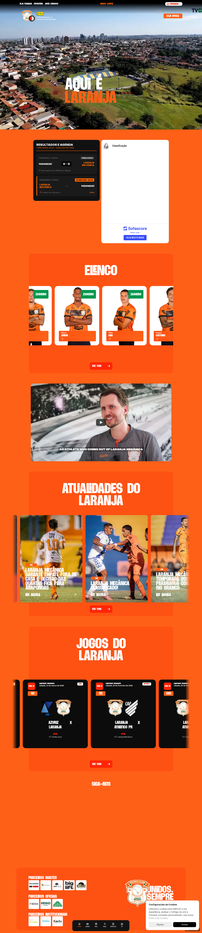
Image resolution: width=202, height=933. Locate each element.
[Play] (101, 422)
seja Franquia (26, 3)
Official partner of (44, 17)
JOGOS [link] (87, 926)
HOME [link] (79, 926)
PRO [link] (96, 926)
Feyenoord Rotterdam (46, 19)
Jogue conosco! (51, 3)
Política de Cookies (158, 918)
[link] (96, 924)
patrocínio (38, 3)
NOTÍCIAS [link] (113, 926)
